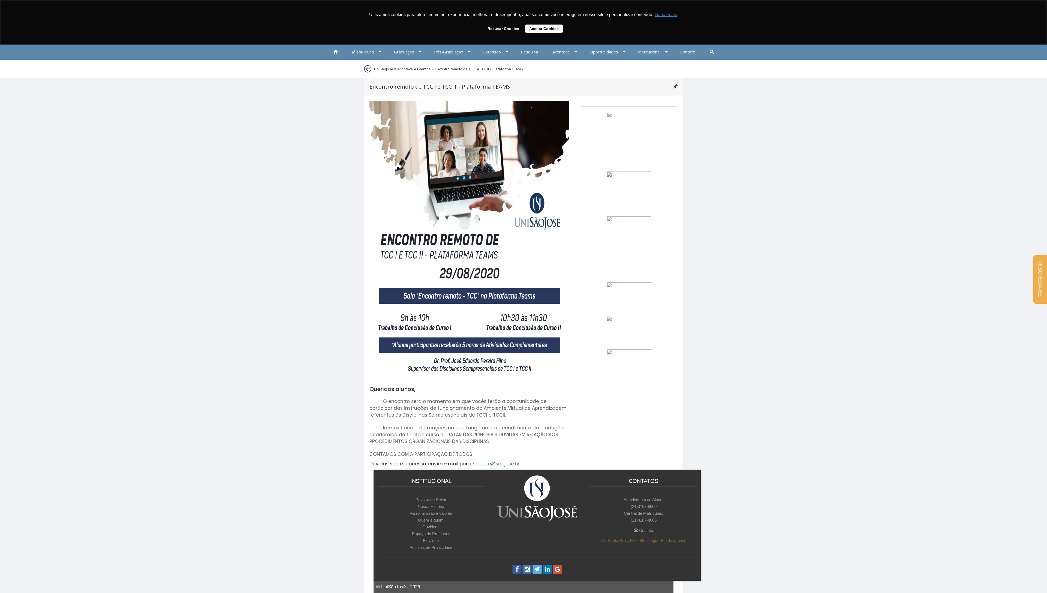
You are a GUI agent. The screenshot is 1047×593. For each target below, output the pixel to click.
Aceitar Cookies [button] (544, 28)
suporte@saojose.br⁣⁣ (496, 463)
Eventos (424, 69)
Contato (645, 530)
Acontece (405, 69)
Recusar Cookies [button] (503, 28)
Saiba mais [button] (666, 14)
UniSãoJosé (383, 69)
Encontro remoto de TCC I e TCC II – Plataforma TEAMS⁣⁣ (479, 69)
